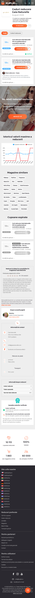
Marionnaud (7, 193)
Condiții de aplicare (7, 54)
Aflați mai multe (6, 305)
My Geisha (7, 197)
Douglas (12, 201)
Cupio (5, 201)
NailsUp (6, 209)
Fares (14, 197)
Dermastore (24, 205)
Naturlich (6, 181)
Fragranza (22, 177)
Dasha (13, 189)
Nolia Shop (7, 185)
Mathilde (19, 181)
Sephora (6, 189)
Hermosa (16, 193)
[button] (19, 144)
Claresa (15, 185)
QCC (28, 201)
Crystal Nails (14, 209)
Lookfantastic (23, 197)
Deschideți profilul (14, 317)
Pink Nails (24, 209)
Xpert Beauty (25, 193)
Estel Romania (24, 185)
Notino (20, 189)
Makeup (6, 177)
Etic (13, 181)
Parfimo (13, 177)
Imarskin (6, 205)
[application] (17, 154)
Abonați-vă (17, 116)
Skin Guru (21, 201)
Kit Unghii (15, 205)
